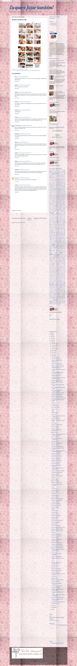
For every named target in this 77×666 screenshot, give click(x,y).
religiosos (50, 286)
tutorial (38, 70)
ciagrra (50, 205)
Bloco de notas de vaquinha (56, 442)
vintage (50, 303)
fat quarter (55, 221)
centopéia (54, 202)
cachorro (59, 193)
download (50, 217)
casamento (57, 200)
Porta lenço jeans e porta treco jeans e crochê (57, 590)
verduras (55, 302)
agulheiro (51, 171)
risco (58, 288)
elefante (56, 217)
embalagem (61, 217)
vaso (54, 301)
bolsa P (63, 185)
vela (59, 301)
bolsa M (60, 185)
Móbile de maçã (54, 432)
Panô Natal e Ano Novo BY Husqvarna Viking (56, 391)
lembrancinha (62, 234)
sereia (62, 292)
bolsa (58, 182)
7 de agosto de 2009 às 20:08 (22, 76)
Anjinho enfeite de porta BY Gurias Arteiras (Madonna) (58, 435)
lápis (64, 233)
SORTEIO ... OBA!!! (52, 69)
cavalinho (60, 201)
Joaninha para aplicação (56, 461)
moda (50, 244)
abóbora (56, 169)
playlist (61, 262)
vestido (58, 302)
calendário (63, 194)
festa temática (62, 221)
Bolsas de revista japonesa (56, 535)
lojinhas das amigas (53, 237)
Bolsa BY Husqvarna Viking (56, 380)
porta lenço (57, 271)
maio (53, 355)
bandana (53, 178)
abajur (50, 169)
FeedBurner (60, 137)
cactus (62, 193)
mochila (63, 243)
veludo (62, 301)
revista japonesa (52, 287)
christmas (63, 204)
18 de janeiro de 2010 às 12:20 (24, 101)
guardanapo (58, 228)
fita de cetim (19, 70)
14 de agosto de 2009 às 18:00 (24, 85)
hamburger (55, 229)
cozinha (63, 208)
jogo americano (56, 232)
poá (62, 262)
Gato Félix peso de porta (56, 515)
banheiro (59, 178)
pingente (60, 259)
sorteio (55, 293)
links (58, 235)
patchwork (56, 255)
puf (55, 281)
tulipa (61, 298)
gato (56, 227)
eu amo (56, 219)
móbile (60, 243)
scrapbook (56, 292)
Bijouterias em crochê (55, 453)
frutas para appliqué (52, 226)
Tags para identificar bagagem (57, 547)
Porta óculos (53, 576)
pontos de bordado (33, 70)
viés (64, 302)
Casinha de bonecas (55, 603)
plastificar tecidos (56, 262)
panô (50, 248)
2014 (52, 333)
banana (50, 178)
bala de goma (57, 177)
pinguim (63, 259)
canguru (60, 195)
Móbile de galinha (55, 540)
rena (56, 286)
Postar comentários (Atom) (20, 222)
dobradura (60, 216)
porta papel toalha (52, 275)
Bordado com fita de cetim (56, 482)
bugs (61, 191)
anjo (62, 172)
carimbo (53, 199)
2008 (52, 609)
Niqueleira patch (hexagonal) (57, 498)
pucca (54, 281)
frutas (64, 224)
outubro (53, 346)
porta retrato (60, 276)
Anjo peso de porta (55, 444)
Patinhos (53, 402)
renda (59, 286)
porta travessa (60, 277)
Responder (17, 81)
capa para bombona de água (56, 196)
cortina (64, 207)
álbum (55, 171)
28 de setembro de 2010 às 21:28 (25, 152)
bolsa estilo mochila (56, 184)
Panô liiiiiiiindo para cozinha (57, 579)
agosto (53, 350)
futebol (61, 226)
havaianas (59, 229)
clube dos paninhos (59, 205)
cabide (50, 193)
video (60, 302)
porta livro (61, 271)
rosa (53, 290)
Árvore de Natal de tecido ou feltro (58, 527)
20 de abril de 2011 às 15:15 (24, 169)
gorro (50, 228)
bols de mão (55, 182)
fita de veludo (61, 222)
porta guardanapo (55, 270)
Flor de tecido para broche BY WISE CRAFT (57, 600)
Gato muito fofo (54, 441)
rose (55, 290)
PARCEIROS (51, 618)
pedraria (59, 257)
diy (58, 216)
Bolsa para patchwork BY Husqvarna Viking (56, 375)
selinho (59, 292)
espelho (61, 218)
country (60, 208)
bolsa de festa (62, 182)
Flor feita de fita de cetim (56, 455)
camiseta (57, 195)
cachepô (56, 193)
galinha (50, 227)
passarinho (56, 252)
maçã (53, 238)
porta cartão (63, 265)
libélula (55, 235)
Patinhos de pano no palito (56, 542)
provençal (51, 281)
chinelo (60, 204)
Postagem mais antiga (40, 218)
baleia (62, 177)
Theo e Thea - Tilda (55, 407)
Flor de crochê (54, 551)
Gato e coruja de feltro (55, 525)
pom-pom (50, 263)
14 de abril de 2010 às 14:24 (26, 125)
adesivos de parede (61, 169)
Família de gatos (54, 517)
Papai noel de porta (55, 480)
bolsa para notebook (52, 187)
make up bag (60, 238)
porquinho (57, 264)
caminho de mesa (52, 195)
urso (62, 300)
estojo (50, 219)
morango (63, 244)
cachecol (53, 193)
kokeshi (60, 233)
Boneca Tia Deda (54, 479)
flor (64, 222)
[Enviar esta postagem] (26, 69)
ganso (54, 227)
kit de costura (57, 233)
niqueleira (61, 246)
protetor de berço (62, 280)
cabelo (64, 191)
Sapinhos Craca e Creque (56, 556)
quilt (53, 282)
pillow (53, 259)
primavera (51, 280)
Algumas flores (54, 510)
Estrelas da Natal (54, 412)
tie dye (57, 296)
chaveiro (56, 204)
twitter (60, 300)
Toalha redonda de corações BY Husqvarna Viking (57, 367)
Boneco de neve (54, 491)
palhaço (64, 247)
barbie (63, 178)
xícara (53, 303)
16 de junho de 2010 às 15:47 (23, 142)
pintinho (50, 260)
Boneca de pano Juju (55, 522)
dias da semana (62, 215)
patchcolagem (56, 254)
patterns (55, 257)
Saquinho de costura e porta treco (58, 470)
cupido (58, 211)
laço (63, 233)
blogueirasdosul (18, 125)
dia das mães (58, 215)
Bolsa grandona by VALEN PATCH (58, 601)
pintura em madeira (58, 260)
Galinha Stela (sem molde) (56, 363)
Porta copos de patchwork (56, 460)
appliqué (54, 173)
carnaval (59, 199)
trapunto (63, 297)
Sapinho (53, 560)
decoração (51, 212)
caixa (64, 193)
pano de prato (59, 248)
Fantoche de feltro (55, 436)
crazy (53, 210)
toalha (54, 297)
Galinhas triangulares (55, 418)
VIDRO (62, 302)
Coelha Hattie (54, 488)
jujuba (53, 233)
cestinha (52, 204)
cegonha (64, 201)
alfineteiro (63, 171)
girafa (62, 227)
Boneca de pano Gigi (55, 572)
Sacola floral (53, 578)
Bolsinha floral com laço (56, 568)
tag (61, 293)
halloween (51, 229)
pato (52, 257)
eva (59, 219)
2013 (52, 334)
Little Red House (54, 405)
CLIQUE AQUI (52, 18)
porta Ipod (61, 270)
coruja (50, 208)
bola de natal (60, 180)
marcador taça (51, 240)
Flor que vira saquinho (55, 458)
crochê (61, 210)
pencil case (60, 258)
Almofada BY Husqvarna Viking (57, 392)
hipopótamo (51, 230)
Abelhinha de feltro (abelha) (57, 529)
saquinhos (51, 292)
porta (61, 264)
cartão (50, 200)
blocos (56, 180)
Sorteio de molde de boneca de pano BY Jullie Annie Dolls (59, 76)
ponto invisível (59, 263)
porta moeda (57, 272)
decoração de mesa (53, 213)
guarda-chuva (54, 228)
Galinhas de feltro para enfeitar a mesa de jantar (57, 550)
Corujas (52, 486)
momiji (60, 244)
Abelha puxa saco (54, 490)
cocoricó (52, 206)
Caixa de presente (55, 507)
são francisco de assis (57, 291)
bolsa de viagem (58, 183)
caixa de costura (52, 194)
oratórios (50, 247)
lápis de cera (51, 234)
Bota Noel (53, 508)
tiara (54, 296)
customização (62, 211)
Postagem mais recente (18, 218)
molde (53, 244)
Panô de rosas (54, 566)
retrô (64, 286)
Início (50, 615)
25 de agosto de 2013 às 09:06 (24, 185)
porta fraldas (51, 269)
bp (54, 190)
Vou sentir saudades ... (55, 357)
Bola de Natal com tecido (56, 505)
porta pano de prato (58, 274)
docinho (64, 216)
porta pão (63, 274)
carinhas (56, 199)
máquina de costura (53, 239)
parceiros (60, 251)
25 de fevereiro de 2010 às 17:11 (24, 117)
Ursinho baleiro (54, 512)
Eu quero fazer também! (31, 7)
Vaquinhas (53, 477)
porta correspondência (55, 268)
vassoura (57, 301)
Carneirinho (53, 404)
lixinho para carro (62, 235)
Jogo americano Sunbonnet (56, 544)
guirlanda (63, 228)
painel (61, 247)
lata (54, 234)
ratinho (53, 283)
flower (51, 225)
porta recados (55, 276)
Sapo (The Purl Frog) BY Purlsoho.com (56, 563)
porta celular (51, 266)
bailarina (53, 177)
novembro (54, 345)
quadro (64, 281)
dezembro (54, 343)
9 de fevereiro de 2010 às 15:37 (25, 110)
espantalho (58, 218)
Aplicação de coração (55, 463)
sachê (58, 290)
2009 (52, 341)
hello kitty (63, 229)
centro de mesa (59, 202)
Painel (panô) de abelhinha (56, 472)
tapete (64, 293)
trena (50, 298)
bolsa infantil (57, 185)
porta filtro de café (62, 268)
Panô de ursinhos (54, 426)
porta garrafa (57, 269)
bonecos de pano (57, 189)
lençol (50, 235)
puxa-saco (61, 281)
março (53, 607)
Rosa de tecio (54, 409)
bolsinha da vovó (59, 188)
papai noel (55, 250)
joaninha (51, 232)
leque (53, 235)
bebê (52, 179)
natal (53, 246)
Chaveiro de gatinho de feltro (57, 530)
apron (58, 173)
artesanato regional (57, 174)
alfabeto (59, 171)
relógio (54, 286)
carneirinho (63, 199)
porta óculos (62, 272)
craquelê (50, 210)
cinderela (53, 205)
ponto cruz (55, 263)
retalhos (61, 286)
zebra (57, 303)
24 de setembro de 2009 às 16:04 (25, 92)
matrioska (56, 241)
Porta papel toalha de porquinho (57, 597)
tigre (58, 296)
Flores (52, 410)
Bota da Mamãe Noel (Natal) (56, 520)
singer (52, 293)
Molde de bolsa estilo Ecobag (57, 475)
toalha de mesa (59, 297)
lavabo (57, 234)
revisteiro (55, 288)
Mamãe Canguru (54, 495)
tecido (55, 294)
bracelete (56, 190)
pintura (54, 260)
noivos (64, 246)
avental (59, 175)
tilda (60, 296)
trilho (55, 298)
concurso (56, 207)
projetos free (55, 280)
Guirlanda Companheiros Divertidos (56, 430)
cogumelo (59, 206)
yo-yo (55, 303)
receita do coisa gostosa (60, 283)
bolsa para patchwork (59, 187)
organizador (55, 247)
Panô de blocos (54, 565)
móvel (50, 246)
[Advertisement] (29, 215)
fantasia (63, 219)
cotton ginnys (55, 208)
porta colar (61, 266)
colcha (53, 207)
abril (53, 605)
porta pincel (61, 275)
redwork (55, 285)
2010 (52, 340)
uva (64, 300)
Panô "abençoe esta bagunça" (57, 446)
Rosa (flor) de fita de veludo (56, 424)
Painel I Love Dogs (55, 428)
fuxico (64, 226)
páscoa (51, 253)
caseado (60, 200)
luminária (59, 237)
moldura (57, 244)
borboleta (63, 189)
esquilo (64, 218)
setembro (54, 348)
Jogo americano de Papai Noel (57, 545)
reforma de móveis (61, 285)
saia (62, 290)
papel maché (60, 250)
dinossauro (55, 216)
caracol (50, 199)
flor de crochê (52, 223)
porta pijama (57, 275)
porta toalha (55, 277)
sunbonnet (59, 293)
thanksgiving (51, 296)
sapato (62, 291)
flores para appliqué (61, 223)
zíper (59, 303)
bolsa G (53, 185)
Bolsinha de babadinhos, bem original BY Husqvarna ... (57, 373)
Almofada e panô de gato (56, 534)
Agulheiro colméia (55, 474)
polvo (64, 262)
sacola (60, 290)
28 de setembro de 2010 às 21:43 (24, 161)
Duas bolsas (53, 532)
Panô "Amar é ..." (54, 422)
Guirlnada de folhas (55, 581)
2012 (52, 336)
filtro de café (51, 222)
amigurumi (55, 172)
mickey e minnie (56, 243)
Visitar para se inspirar (53, 620)
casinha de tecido (55, 201)
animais (59, 172)
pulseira (57, 281)
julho (53, 352)
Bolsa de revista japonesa (56, 358)
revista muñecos (59, 287)
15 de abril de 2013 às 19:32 (24, 177)
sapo (64, 291)
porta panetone (51, 274)
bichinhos (59, 179)
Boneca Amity (54, 414)
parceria (64, 251)
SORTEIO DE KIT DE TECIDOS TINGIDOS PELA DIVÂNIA (59, 92)
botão (52, 190)
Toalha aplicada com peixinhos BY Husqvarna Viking (58, 378)
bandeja (56, 178)
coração (60, 207)
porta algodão (55, 265)
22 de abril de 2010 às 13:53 (24, 133)
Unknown (17, 177)
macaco (56, 238)
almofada (51, 172)
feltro (58, 221)
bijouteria (63, 179)
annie (64, 172)
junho (53, 353)
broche (54, 191)
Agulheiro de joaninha (55, 503)
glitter (64, 227)
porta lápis (53, 271)
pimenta (56, 259)
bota (50, 190)
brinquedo (60, 190)
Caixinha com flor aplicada (56, 500)
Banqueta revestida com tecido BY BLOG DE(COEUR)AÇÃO (58, 451)
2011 (52, 338)
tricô (52, 298)
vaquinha (51, 301)
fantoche (51, 221)
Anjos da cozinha (54, 497)
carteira (53, 200)
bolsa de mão (52, 183)
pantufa (64, 248)
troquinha (57, 298)
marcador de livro (61, 239)
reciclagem (51, 285)
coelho (55, 206)
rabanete (61, 282)
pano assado (54, 248)
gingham (58, 227)
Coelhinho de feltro (55, 502)
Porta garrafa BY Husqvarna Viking (58, 397)
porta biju (59, 265)
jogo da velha (61, 232)
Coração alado (54, 523)
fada (61, 219)
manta (64, 238)
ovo (58, 247)
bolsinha (54, 188)
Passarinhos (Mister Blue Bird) (57, 364)
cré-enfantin (56, 210)
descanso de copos (52, 215)
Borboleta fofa (54, 518)
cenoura (50, 202)
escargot (55, 218)
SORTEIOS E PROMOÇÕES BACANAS (56, 617)
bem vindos (55, 179)
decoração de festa (60, 212)
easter (54, 217)
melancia (59, 241)
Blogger (46, 662)
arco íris (61, 173)
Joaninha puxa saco (55, 513)
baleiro (64, 177)
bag (50, 177)
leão (59, 234)
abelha (53, 169)
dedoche (63, 213)
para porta (56, 251)
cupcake (54, 211)
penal (57, 258)
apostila (50, 173)
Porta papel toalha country (56, 585)
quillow (50, 282)
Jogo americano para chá (56, 539)
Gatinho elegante (54, 537)
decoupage (60, 213)
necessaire (57, 246)
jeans (64, 230)
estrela (53, 219)
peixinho (54, 258)
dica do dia (51, 216)
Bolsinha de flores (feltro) (56, 570)
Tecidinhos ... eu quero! (58, 85)
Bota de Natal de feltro (55, 587)
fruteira (58, 226)
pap (23, 70)
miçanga (50, 243)
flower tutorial (58, 225)
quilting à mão (57, 282)
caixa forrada (58, 194)
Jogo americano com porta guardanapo (56, 439)
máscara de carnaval (58, 240)
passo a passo (26, 70)
